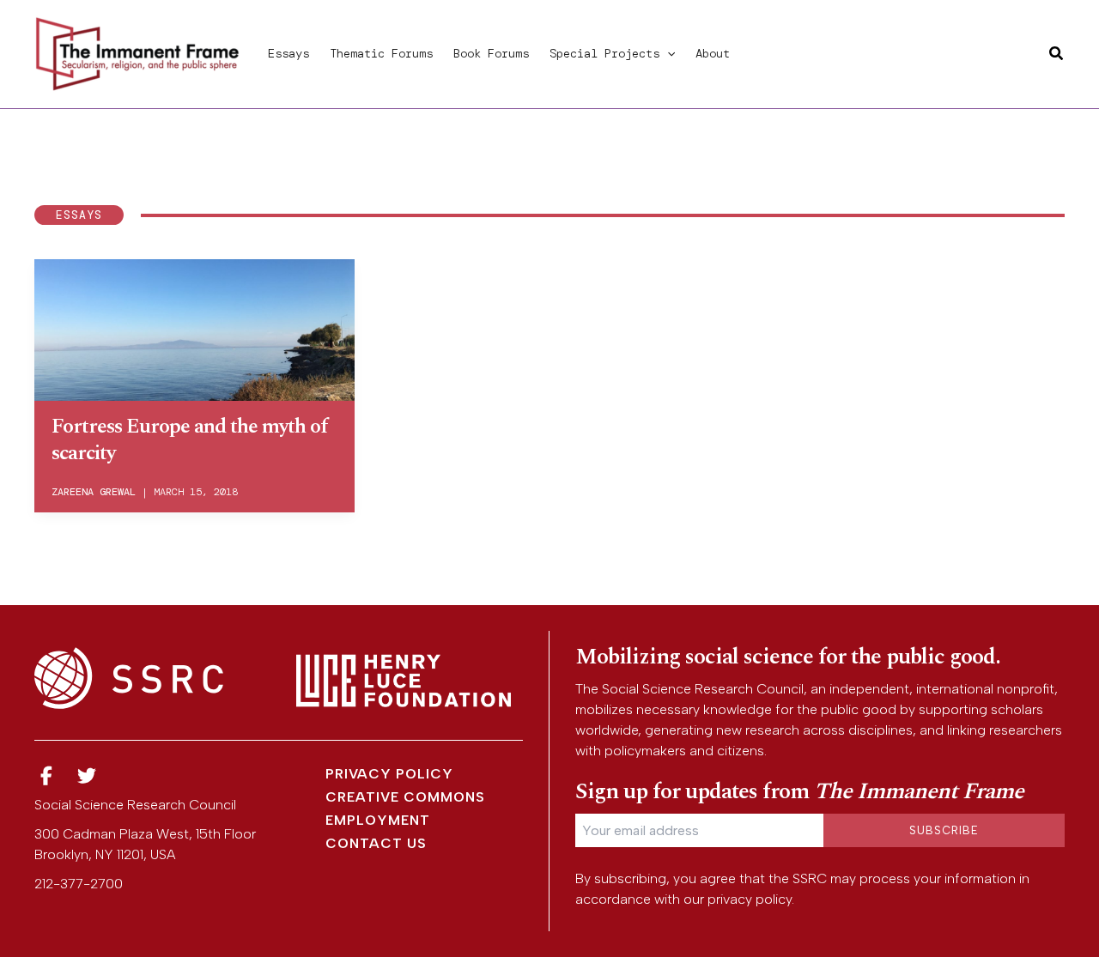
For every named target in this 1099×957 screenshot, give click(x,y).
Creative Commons (405, 797)
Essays (288, 53)
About (712, 53)
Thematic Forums (381, 53)
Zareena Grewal (94, 492)
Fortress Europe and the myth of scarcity (190, 440)
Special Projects (604, 53)
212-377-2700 (78, 883)
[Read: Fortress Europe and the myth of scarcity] (194, 327)
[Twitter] (88, 776)
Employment (377, 820)
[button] (667, 53)
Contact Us (376, 843)
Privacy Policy (389, 774)
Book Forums (491, 53)
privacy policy (749, 899)
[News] (46, 776)
